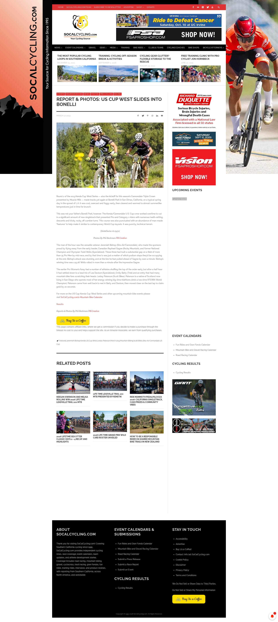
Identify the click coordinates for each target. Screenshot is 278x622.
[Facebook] (193, 7)
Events (60, 94)
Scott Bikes (137, 341)
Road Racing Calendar (186, 355)
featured (62, 341)
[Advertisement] (194, 454)
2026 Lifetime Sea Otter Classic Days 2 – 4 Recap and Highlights (71, 439)
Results (59, 304)
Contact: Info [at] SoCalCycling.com (193, 554)
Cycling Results (183, 372)
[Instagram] (203, 7)
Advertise (180, 544)
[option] (77, 68)
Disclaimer (181, 565)
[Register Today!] (194, 139)
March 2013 (115, 341)
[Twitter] (207, 7)
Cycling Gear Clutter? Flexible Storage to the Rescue (155, 58)
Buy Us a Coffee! (184, 549)
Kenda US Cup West (89, 341)
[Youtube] (212, 7)
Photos (95, 94)
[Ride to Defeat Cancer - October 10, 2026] (169, 20)
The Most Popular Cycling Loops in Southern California (76, 57)
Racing (117, 94)
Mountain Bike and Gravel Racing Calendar (196, 350)
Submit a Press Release (129, 559)
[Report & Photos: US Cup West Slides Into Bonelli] (110, 155)
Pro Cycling (106, 94)
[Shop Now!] (194, 167)
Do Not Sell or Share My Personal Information (193, 590)
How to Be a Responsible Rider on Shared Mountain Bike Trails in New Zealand (144, 439)
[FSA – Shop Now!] (169, 34)
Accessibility (182, 539)
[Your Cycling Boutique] (194, 425)
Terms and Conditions (186, 575)
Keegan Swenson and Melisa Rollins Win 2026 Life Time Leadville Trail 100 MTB (72, 399)
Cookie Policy (182, 560)
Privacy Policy (182, 570)
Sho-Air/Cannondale (151, 341)
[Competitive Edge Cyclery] (194, 397)
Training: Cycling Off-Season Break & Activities (118, 57)
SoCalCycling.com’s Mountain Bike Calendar (81, 297)
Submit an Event (125, 570)
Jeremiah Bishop (73, 341)
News (86, 94)
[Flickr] (198, 7)
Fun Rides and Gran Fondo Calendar (193, 345)
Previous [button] (54, 69)
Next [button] (224, 69)
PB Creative (121, 238)
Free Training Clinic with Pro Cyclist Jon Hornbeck (200, 57)
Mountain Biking (74, 94)
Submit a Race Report (128, 564)
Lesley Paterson (103, 341)
